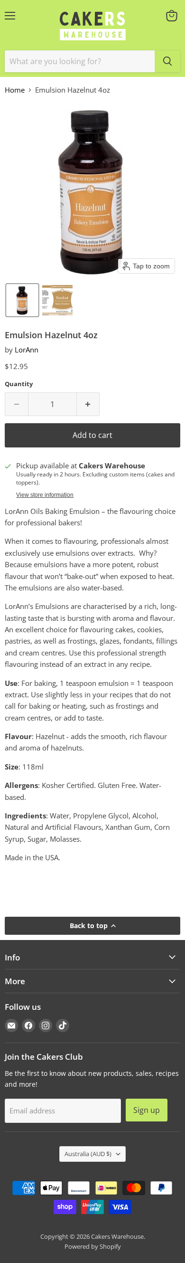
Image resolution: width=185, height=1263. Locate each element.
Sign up (146, 1110)
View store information (45, 495)
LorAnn (26, 349)
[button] (22, 300)
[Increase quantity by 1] (88, 404)
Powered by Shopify (93, 1246)
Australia (88, 1153)
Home (15, 90)
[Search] (167, 61)
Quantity (19, 384)
